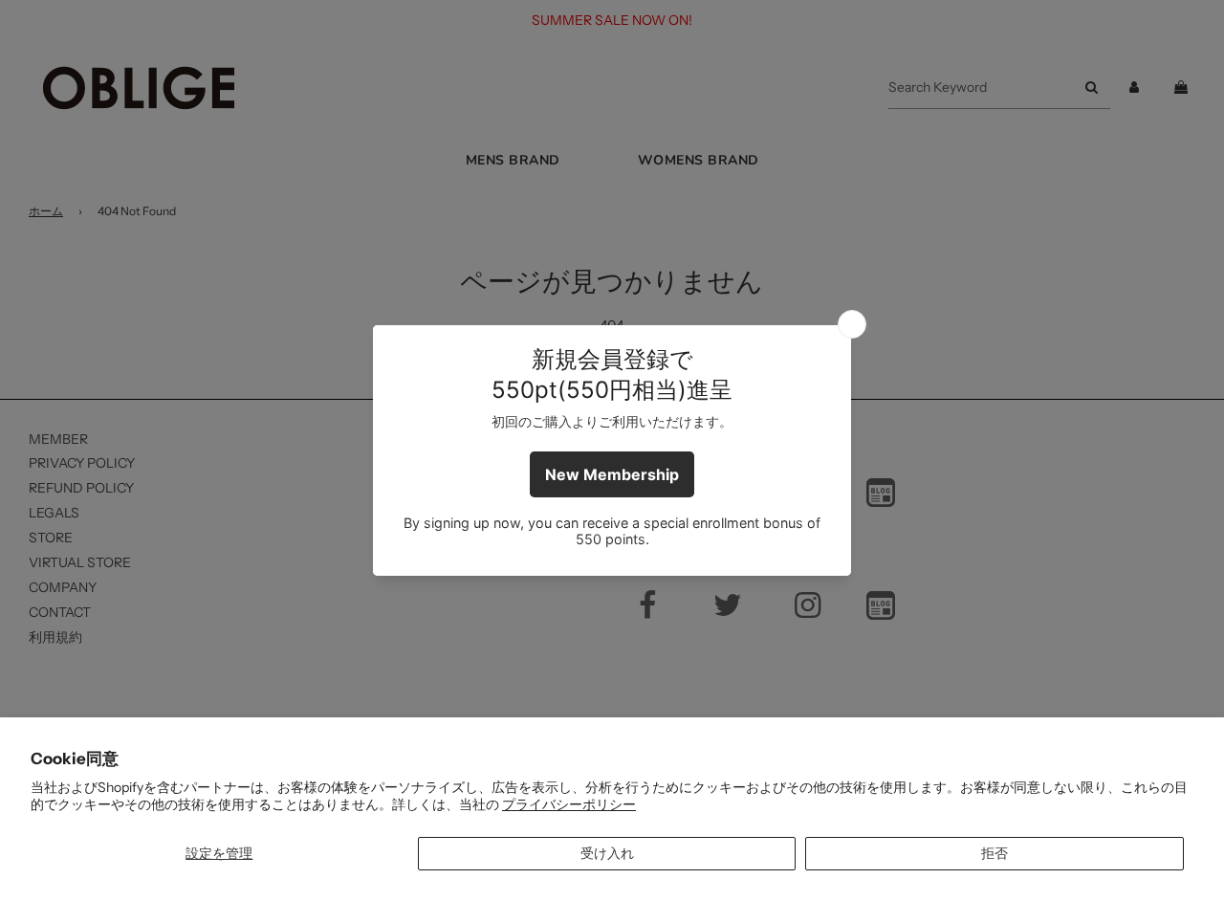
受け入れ (607, 853)
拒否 (994, 853)
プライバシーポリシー (569, 804)
